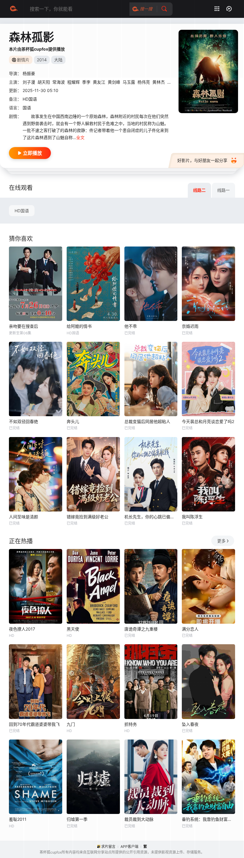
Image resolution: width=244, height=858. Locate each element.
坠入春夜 (190, 724)
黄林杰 (158, 82)
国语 (27, 107)
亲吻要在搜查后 (23, 326)
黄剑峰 (114, 82)
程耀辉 (73, 82)
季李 (86, 82)
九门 (71, 724)
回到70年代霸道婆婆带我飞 (34, 724)
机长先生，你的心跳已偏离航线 (151, 516)
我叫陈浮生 (192, 516)
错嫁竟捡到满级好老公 (87, 516)
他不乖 (130, 326)
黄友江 (99, 82)
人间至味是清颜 (23, 516)
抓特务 (130, 724)
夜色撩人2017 (22, 628)
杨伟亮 (143, 82)
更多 (221, 540)
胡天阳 (43, 82)
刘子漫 (29, 82)
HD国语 (22, 210)
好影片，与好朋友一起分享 (202, 160)
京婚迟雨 (190, 326)
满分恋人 (190, 628)
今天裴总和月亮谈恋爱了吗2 (208, 421)
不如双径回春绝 (23, 421)
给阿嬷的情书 (79, 326)
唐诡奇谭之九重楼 (141, 628)
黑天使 (73, 628)
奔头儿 (73, 421)
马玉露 (129, 82)
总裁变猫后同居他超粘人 (147, 421)
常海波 (58, 82)
